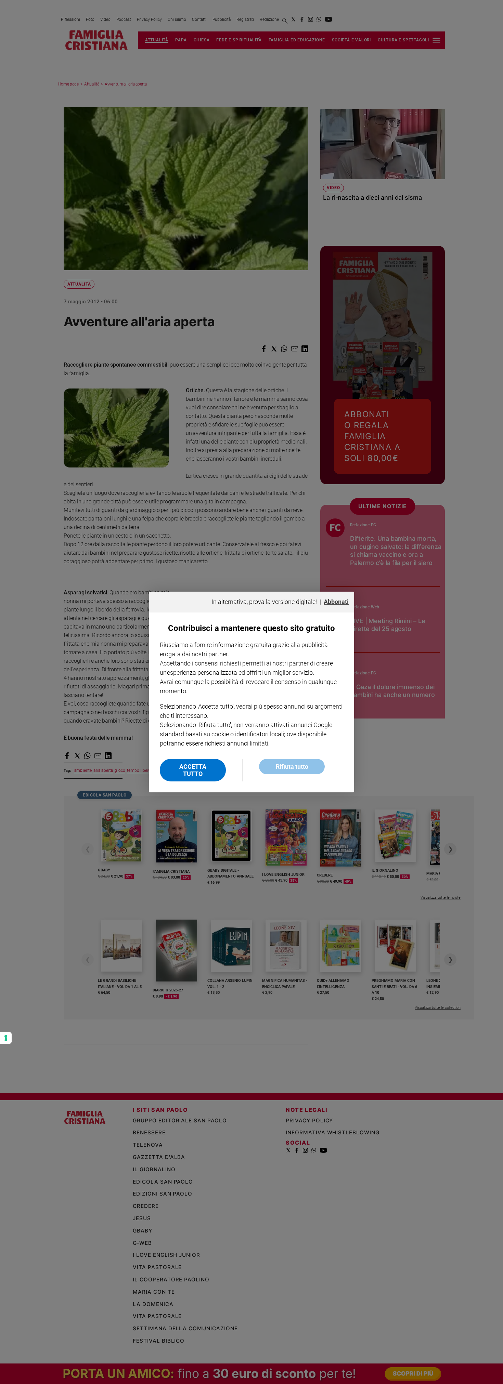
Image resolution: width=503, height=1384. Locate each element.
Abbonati (336, 601)
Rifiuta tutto (292, 766)
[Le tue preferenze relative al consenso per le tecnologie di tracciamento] (6, 1038)
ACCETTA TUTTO (192, 770)
